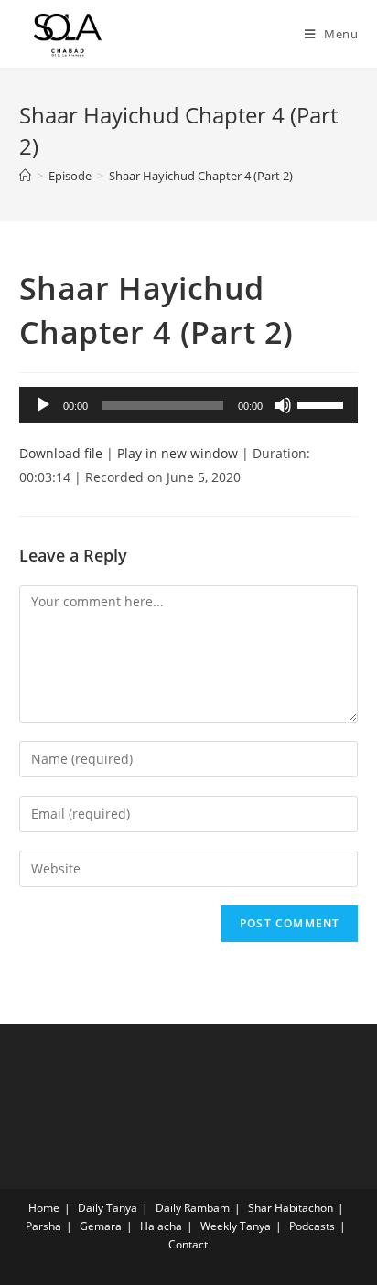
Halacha (161, 1226)
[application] (189, 405)
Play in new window (177, 453)
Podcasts (312, 1226)
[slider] (323, 403)
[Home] (25, 175)
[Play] (43, 405)
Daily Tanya (107, 1207)
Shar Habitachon (290, 1207)
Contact (188, 1244)
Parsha (43, 1226)
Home (43, 1207)
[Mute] (283, 405)
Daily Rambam (193, 1207)
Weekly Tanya (235, 1226)
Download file (60, 453)
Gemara (101, 1226)
